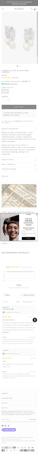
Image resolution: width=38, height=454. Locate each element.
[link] (28, 214)
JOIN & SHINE (28, 238)
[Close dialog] (37, 214)
